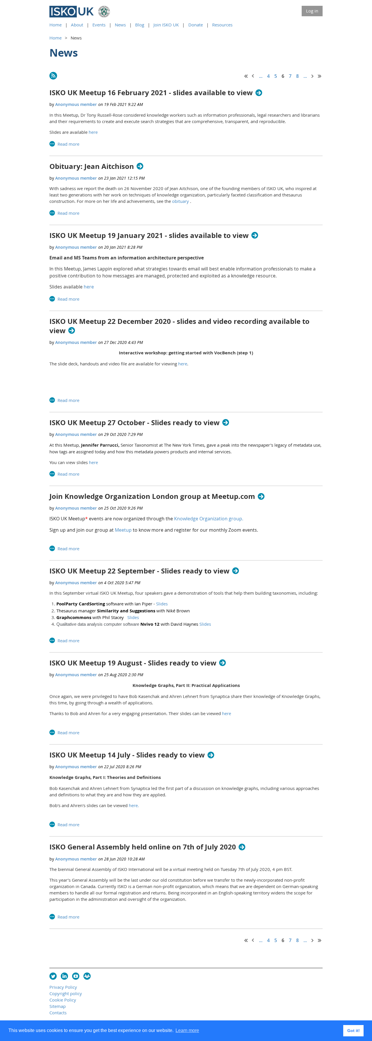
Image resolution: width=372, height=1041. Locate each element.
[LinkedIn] (64, 976)
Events (98, 25)
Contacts (58, 1012)
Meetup (123, 530)
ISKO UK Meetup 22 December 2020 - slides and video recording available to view (179, 326)
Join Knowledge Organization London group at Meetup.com (152, 496)
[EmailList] (87, 976)
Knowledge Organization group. (208, 518)
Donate (195, 25)
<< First (246, 76)
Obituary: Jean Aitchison (91, 166)
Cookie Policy (62, 1000)
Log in (312, 11)
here (93, 132)
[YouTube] (75, 976)
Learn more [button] (187, 1030)
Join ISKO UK (166, 25)
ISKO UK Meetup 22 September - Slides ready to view (139, 570)
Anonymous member (76, 104)
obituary (180, 201)
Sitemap (57, 1006)
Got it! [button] (353, 1030)
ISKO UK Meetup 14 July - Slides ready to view (127, 754)
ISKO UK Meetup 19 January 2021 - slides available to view (149, 235)
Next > (313, 76)
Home (55, 25)
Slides (162, 604)
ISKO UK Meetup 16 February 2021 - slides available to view (151, 92)
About (77, 25)
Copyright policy (65, 993)
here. (134, 805)
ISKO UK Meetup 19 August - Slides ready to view (133, 662)
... (260, 76)
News (120, 25)
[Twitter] (53, 976)
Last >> (320, 76)
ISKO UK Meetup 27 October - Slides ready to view (134, 422)
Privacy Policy (63, 987)
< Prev (253, 76)
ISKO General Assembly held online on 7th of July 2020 (142, 846)
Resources (222, 25)
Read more (68, 144)
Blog (139, 25)
